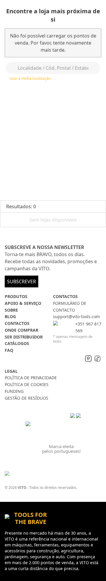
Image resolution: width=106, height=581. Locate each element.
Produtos (16, 296)
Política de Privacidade (31, 377)
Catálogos (17, 343)
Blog (10, 316)
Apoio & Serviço (23, 303)
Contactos (17, 323)
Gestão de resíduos (26, 398)
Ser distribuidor (24, 337)
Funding (14, 391)
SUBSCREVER (21, 281)
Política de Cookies (27, 384)
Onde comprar (21, 330)
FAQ (9, 350)
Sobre (11, 310)
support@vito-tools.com (76, 316)
